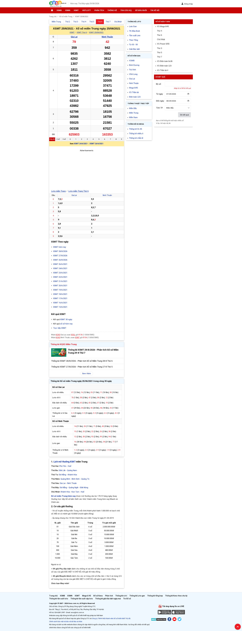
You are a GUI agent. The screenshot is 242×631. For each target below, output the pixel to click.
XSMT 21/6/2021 (60, 281)
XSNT (77, 337)
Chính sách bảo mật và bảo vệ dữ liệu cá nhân (65, 621)
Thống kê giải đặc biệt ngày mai (108, 599)
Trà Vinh (132, 70)
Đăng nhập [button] (188, 4)
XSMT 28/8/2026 (60, 251)
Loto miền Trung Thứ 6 (78, 191)
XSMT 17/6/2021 (60, 298)
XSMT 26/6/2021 (96, 144)
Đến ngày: (160, 101)
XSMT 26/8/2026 (60, 260)
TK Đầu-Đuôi (134, 31)
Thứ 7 (159, 57)
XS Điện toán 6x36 (164, 61)
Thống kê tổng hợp (155, 596)
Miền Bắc (133, 108)
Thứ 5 (159, 52)
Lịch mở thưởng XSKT (64, 461)
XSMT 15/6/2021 (60, 307)
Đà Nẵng (62, 475)
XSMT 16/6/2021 (60, 303)
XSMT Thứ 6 (82, 32)
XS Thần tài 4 (162, 70)
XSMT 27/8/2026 (60, 255)
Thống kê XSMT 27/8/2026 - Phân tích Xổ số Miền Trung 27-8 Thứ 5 (82, 367)
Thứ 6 (159, 35)
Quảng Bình (65, 479)
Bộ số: (158, 84)
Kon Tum (75, 492)
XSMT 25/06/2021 (96, 32)
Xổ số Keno (98, 596)
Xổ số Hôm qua (134, 56)
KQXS (58, 335)
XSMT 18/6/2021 (60, 294)
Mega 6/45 (133, 88)
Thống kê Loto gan (137, 596)
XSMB (59, 10)
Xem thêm (86, 373)
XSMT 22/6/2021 (60, 277)
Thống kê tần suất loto (58, 599)
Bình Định (76, 479)
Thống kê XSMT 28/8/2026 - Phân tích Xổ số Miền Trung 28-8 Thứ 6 (82, 361)
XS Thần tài (134, 92)
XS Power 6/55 (163, 44)
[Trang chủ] (52, 10)
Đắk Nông (84, 487)
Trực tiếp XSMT (59, 328)
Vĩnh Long (133, 74)
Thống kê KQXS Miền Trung (64, 344)
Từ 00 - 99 (133, 44)
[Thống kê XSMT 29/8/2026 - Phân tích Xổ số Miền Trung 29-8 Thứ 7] (58, 352)
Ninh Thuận (107, 37)
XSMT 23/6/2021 (60, 273)
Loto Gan (133, 26)
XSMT (76, 10)
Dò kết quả (184, 115)
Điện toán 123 (134, 97)
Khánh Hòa (72, 475)
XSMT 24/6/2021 (81, 144)
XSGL (73, 335)
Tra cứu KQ (126, 10)
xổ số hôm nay (66, 324)
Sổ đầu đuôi (141, 10)
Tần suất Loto (134, 35)
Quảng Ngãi (73, 487)
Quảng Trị (85, 479)
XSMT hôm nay (59, 247)
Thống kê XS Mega (136, 124)
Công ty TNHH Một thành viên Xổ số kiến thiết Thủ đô (111, 618)
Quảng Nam (72, 470)
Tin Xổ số (154, 10)
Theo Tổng (133, 40)
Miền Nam (133, 117)
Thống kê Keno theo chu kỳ (176, 596)
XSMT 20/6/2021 (60, 285)
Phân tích (99, 10)
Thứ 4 (159, 31)
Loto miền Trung (58, 191)
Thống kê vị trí (121, 596)
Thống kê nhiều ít (136, 133)
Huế (69, 466)
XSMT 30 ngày (66, 319)
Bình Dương (134, 65)
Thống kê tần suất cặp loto (81, 599)
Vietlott (86, 10)
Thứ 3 (159, 48)
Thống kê (112, 10)
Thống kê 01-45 (135, 129)
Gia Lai (74, 37)
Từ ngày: (159, 94)
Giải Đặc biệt (134, 49)
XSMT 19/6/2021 (60, 290)
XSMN (67, 10)
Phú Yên (62, 466)
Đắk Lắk (62, 470)
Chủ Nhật (161, 39)
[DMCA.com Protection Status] (158, 620)
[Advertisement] (86, 169)
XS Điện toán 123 (164, 66)
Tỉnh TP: (159, 108)
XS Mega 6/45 (163, 26)
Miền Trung (133, 113)
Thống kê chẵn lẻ (136, 138)
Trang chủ (53, 596)
